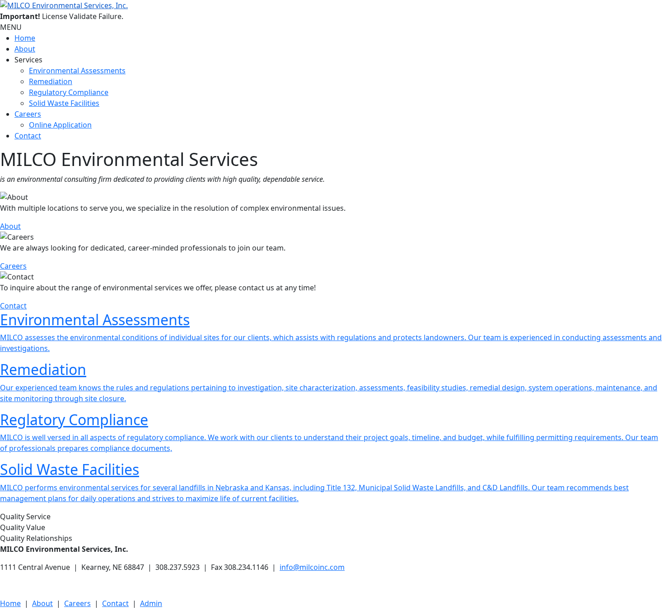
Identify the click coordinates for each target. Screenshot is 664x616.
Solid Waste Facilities (64, 103)
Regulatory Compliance (68, 92)
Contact (27, 136)
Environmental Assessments (77, 71)
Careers (27, 114)
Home (24, 38)
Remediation (50, 81)
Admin (151, 603)
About (24, 49)
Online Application (60, 125)
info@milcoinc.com (312, 567)
